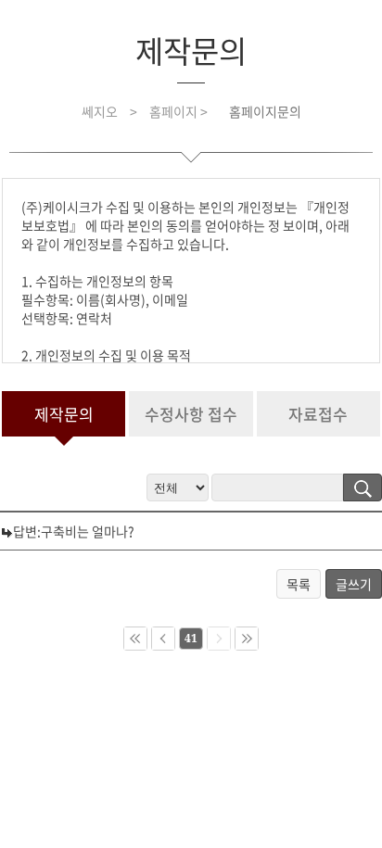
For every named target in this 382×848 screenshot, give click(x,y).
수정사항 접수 (191, 413)
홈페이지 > (179, 111)
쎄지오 (100, 111)
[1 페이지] (135, 639)
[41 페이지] (247, 639)
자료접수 (318, 413)
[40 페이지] (163, 639)
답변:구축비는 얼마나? (73, 531)
